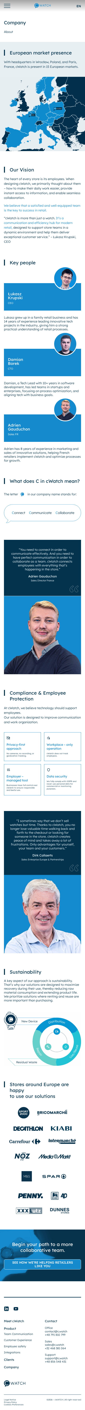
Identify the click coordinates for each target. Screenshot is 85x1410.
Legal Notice (10, 1399)
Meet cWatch (14, 1321)
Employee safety (15, 1346)
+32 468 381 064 (55, 1348)
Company (11, 1367)
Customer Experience (18, 1340)
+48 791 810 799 (55, 1335)
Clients (9, 1360)
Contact (51, 1321)
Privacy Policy (10, 1402)
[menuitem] (78, 6)
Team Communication (18, 1334)
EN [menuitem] (78, 6)
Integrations (12, 1352)
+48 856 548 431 (55, 1361)
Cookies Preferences (14, 1404)
